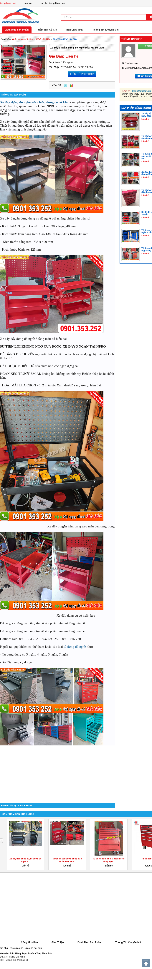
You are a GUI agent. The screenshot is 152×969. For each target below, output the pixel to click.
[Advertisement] (57, 771)
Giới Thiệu (58, 942)
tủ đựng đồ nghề (75, 646)
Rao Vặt (28, 3)
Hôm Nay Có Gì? (47, 29)
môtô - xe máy (43, 39)
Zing (71, 85)
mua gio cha (16, 948)
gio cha (4, 948)
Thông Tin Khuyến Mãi (105, 29)
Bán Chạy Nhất (74, 29)
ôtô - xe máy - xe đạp (22, 39)
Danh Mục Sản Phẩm (17, 29)
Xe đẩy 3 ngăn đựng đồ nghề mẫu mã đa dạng (77, 47)
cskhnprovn (131, 63)
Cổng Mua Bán (8, 3)
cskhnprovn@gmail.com (138, 67)
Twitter (65, 85)
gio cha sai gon (33, 948)
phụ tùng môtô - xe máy (65, 39)
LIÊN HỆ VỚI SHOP (82, 74)
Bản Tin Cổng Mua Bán (52, 3)
